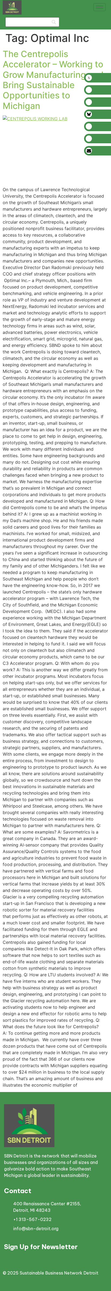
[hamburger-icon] (99, 7)
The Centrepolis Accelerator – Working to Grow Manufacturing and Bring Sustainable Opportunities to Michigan (53, 80)
